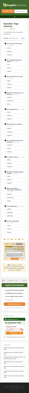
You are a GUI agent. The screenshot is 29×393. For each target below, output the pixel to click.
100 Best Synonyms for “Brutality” (11, 347)
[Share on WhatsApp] (23, 239)
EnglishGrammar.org (19, 386)
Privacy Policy (14, 387)
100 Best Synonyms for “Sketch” (11, 371)
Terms (16, 389)
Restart (22, 38)
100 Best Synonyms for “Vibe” (11, 361)
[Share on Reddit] (16, 239)
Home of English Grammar (14, 4)
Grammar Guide (8, 11)
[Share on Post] (8, 239)
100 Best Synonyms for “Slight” (11, 352)
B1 (11, 28)
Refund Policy (22, 387)
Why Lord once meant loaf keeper (11, 366)
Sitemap (13, 389)
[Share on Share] (5, 239)
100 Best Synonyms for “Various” (11, 375)
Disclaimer (5, 387)
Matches (15, 265)
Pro (10, 387)
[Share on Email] (19, 239)
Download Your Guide (14, 304)
